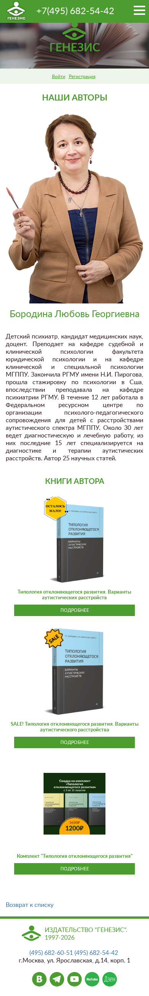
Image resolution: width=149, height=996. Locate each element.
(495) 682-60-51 (51, 953)
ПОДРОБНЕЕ (74, 610)
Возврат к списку (29, 905)
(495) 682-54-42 (96, 953)
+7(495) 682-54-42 (75, 11)
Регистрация (82, 76)
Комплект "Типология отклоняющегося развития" (75, 856)
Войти (58, 76)
